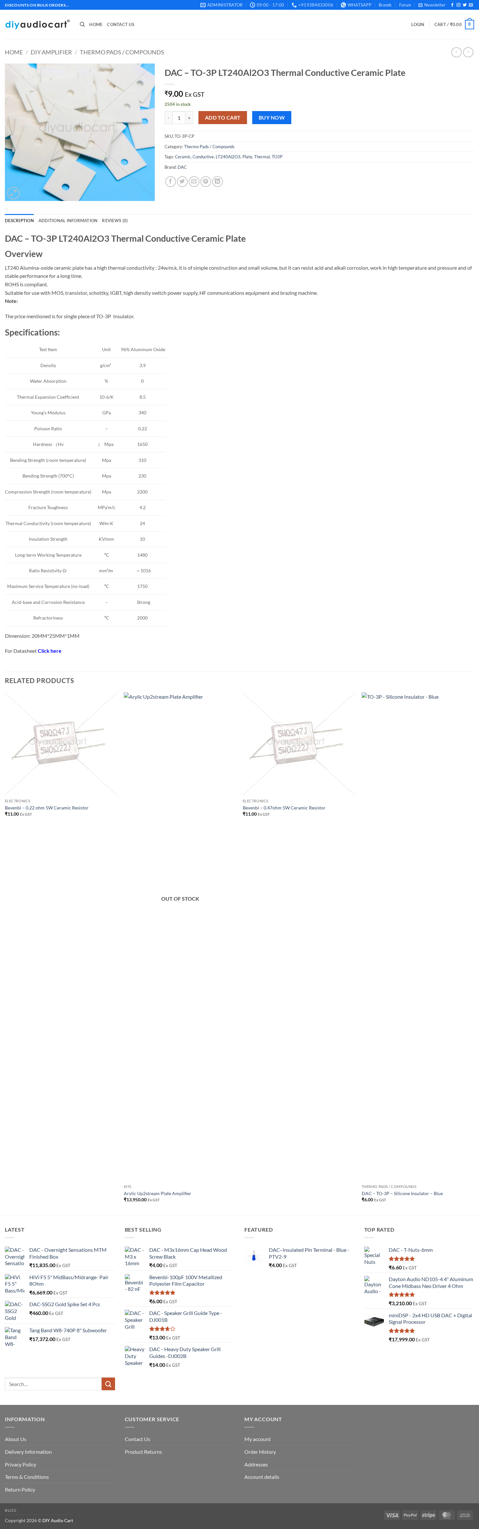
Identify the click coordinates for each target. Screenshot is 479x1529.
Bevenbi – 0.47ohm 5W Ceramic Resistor (284, 807)
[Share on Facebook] (170, 181)
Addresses (256, 1464)
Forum (405, 4)
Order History (260, 1452)
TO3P (277, 156)
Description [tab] (19, 220)
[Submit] (108, 1384)
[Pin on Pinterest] (205, 181)
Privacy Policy (20, 1464)
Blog (10, 1510)
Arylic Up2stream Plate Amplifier (157, 1193)
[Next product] (456, 52)
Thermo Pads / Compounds (122, 52)
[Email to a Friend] (194, 181)
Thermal (262, 156)
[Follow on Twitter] (465, 5)
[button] (431, 5)
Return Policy (20, 1489)
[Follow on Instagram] (458, 5)
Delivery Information (28, 1452)
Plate (247, 156)
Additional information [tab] (68, 220)
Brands (385, 4)
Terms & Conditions (27, 1477)
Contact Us (120, 24)
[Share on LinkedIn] (217, 181)
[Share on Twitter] (182, 181)
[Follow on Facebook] (452, 5)
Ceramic (183, 156)
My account (257, 1439)
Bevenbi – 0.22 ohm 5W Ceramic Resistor (47, 807)
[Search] (82, 24)
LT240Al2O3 (228, 156)
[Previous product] (468, 52)
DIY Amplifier (51, 52)
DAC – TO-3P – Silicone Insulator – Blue (402, 1193)
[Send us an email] (471, 5)
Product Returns (143, 1452)
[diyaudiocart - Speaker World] (37, 24)
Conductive (203, 156)
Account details (261, 1477)
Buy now (272, 118)
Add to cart (223, 118)
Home (95, 24)
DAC (182, 167)
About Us (15, 1439)
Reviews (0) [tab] (115, 220)
